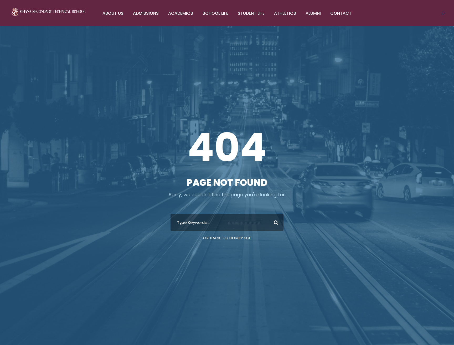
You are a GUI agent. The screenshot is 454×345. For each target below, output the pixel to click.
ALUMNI (313, 13)
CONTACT (341, 13)
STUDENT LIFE (251, 13)
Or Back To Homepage (227, 238)
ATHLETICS (285, 13)
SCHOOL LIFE (215, 13)
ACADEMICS (180, 13)
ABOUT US (112, 13)
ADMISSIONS (146, 13)
